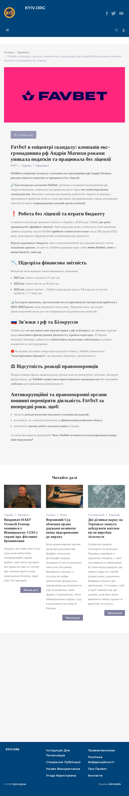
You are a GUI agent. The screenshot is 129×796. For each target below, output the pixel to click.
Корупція (114, 514)
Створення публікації (63, 762)
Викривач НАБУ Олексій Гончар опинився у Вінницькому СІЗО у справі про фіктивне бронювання (21, 530)
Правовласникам (101, 750)
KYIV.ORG (35, 7)
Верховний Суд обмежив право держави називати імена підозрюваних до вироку (62, 528)
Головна (9, 52)
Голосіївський (96, 514)
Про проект (97, 768)
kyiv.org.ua (19, 784)
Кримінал (23, 52)
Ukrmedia (115, 784)
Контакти (95, 775)
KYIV (14, 165)
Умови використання (63, 768)
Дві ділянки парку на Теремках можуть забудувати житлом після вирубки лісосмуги (105, 528)
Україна (26, 165)
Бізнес (63, 514)
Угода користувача (61, 775)
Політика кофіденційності (101, 759)
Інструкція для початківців (58, 753)
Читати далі (31, 590)
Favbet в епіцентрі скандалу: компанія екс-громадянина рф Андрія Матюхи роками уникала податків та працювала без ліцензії (61, 152)
